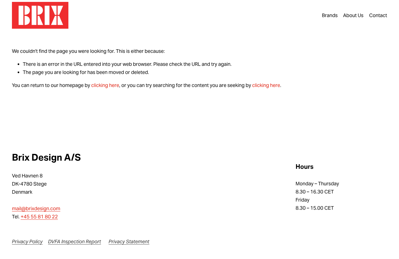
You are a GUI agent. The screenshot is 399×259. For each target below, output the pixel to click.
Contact (378, 15)
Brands (330, 15)
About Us (353, 15)
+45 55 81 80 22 (39, 216)
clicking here (105, 85)
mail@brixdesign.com (36, 208)
